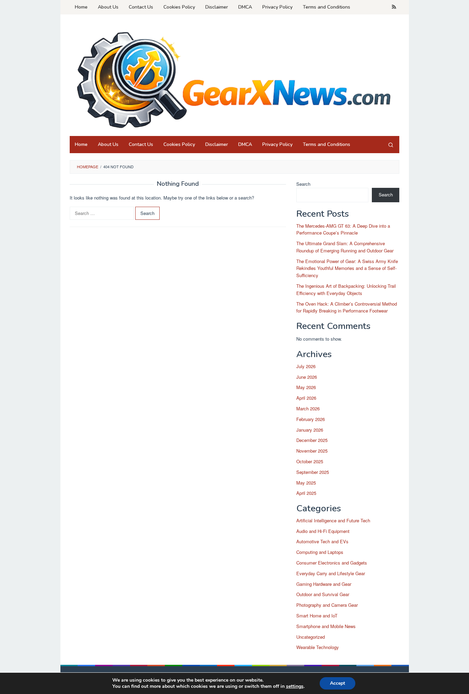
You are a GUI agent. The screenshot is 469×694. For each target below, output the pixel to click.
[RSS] (394, 7)
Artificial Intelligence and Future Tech (333, 520)
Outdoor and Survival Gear (322, 594)
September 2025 (312, 472)
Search (303, 184)
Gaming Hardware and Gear (323, 584)
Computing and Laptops (319, 552)
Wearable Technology (317, 647)
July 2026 (306, 366)
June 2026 (306, 377)
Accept (337, 683)
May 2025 (306, 482)
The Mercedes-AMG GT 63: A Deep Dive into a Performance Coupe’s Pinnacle (343, 229)
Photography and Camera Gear (327, 605)
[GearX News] (234, 77)
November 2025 (312, 450)
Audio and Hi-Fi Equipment (323, 531)
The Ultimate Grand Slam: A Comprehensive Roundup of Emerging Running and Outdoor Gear (344, 247)
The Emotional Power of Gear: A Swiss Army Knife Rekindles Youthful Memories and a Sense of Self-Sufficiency (347, 268)
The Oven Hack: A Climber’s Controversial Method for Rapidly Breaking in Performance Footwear (346, 307)
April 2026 (306, 398)
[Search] (390, 144)
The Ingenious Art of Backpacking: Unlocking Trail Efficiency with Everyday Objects (346, 289)
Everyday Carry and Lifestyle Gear (330, 573)
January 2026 (309, 429)
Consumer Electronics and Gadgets (331, 562)
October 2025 (309, 461)
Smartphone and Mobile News (326, 626)
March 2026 (308, 408)
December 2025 (312, 440)
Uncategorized (310, 637)
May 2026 (306, 387)
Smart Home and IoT (317, 615)
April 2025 (306, 493)
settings (295, 686)
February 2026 (310, 419)
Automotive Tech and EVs (322, 541)
